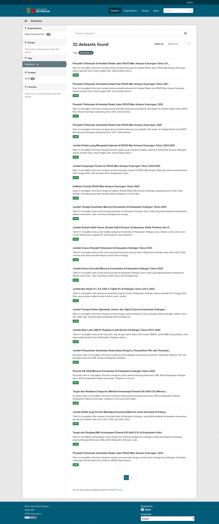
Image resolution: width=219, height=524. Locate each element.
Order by (159, 43)
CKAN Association (33, 513)
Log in (190, 2)
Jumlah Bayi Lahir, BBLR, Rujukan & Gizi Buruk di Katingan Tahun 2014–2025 (116, 330)
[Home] (26, 21)
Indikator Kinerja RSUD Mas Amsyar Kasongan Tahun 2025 (106, 186)
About (156, 10)
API (108, 489)
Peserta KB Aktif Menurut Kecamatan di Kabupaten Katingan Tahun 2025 (114, 371)
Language (146, 514)
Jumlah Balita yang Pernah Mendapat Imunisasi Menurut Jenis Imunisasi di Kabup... (120, 412)
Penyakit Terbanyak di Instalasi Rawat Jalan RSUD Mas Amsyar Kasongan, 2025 (118, 104)
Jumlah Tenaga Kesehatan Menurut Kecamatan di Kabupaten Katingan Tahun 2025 (120, 206)
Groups (145, 10)
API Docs (118, 489)
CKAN (146, 509)
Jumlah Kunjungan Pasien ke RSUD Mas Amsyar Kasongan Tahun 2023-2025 (116, 166)
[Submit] (190, 10)
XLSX (76, 75)
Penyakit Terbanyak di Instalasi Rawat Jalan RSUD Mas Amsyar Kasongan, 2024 (118, 453)
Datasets (115, 10)
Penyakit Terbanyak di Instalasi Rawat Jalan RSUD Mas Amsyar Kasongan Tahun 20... (121, 63)
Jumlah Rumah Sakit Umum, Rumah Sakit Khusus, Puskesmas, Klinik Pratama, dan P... (122, 227)
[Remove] (91, 53)
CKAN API (29, 509)
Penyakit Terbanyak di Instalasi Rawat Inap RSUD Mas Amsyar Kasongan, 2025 (117, 124)
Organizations (130, 10)
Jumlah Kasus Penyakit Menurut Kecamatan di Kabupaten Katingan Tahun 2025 (118, 268)
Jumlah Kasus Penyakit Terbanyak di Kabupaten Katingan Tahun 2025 (112, 248)
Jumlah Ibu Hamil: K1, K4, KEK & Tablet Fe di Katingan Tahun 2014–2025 (114, 288)
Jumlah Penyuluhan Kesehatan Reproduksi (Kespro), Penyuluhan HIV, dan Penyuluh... (122, 350)
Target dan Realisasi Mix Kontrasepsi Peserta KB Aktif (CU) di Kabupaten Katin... (118, 432)
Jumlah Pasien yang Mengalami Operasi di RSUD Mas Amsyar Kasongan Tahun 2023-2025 (124, 145)
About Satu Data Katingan (37, 506)
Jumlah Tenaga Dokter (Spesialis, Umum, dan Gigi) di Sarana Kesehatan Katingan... (120, 309)
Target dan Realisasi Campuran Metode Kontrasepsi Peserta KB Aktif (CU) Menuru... (120, 391)
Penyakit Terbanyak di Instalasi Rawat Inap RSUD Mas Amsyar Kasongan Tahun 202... (121, 84)
